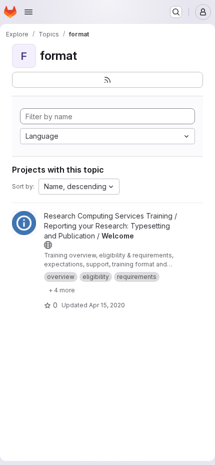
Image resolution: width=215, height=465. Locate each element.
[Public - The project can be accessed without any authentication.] (48, 245)
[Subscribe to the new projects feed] (107, 80)
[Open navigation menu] (28, 12)
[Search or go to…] (176, 12)
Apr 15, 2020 (107, 305)
